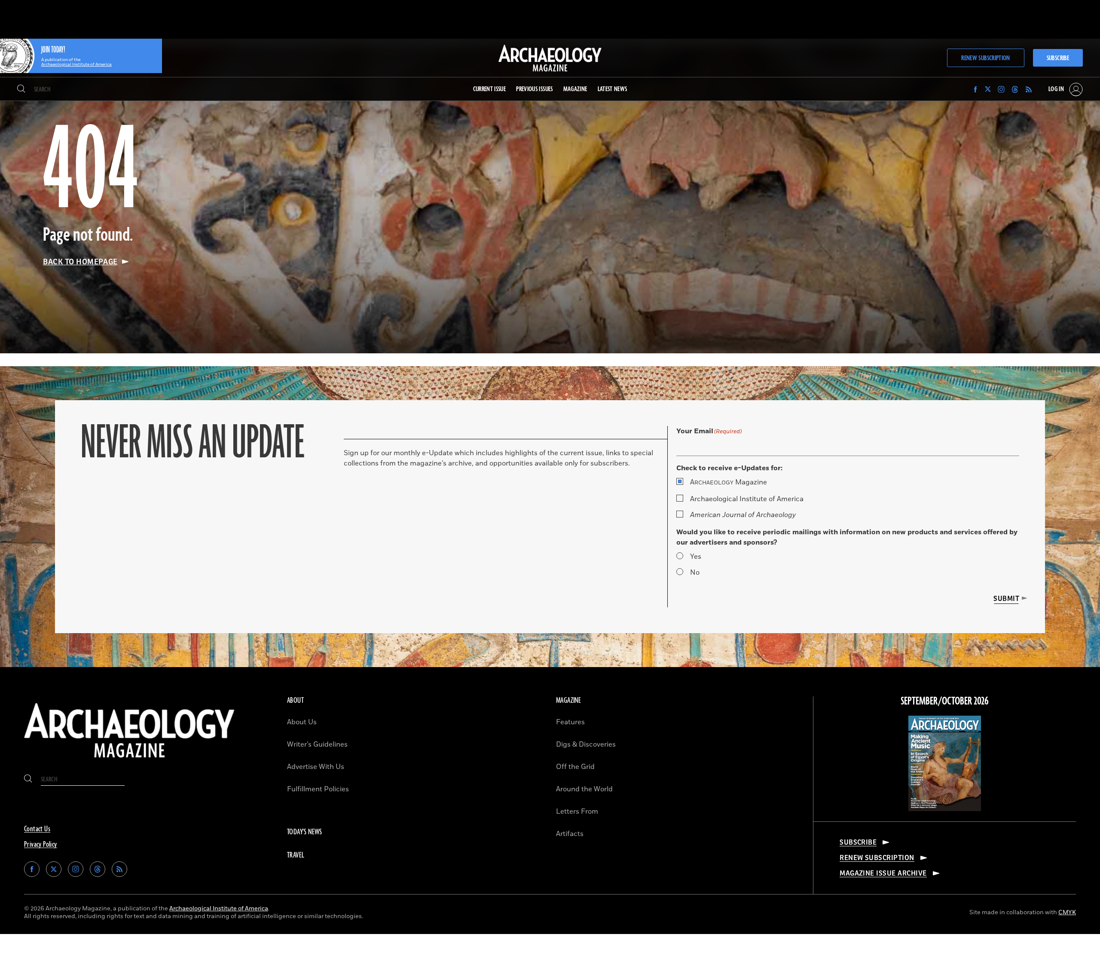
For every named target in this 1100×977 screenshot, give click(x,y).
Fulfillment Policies (318, 789)
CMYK (1067, 912)
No (695, 572)
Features (570, 722)
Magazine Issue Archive (883, 873)
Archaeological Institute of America (747, 499)
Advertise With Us (315, 767)
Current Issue (489, 89)
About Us (302, 722)
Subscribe (1058, 58)
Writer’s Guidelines (317, 744)
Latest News (612, 89)
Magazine (728, 482)
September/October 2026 (945, 701)
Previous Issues (534, 89)
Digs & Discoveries (586, 744)
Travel (295, 855)
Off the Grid (575, 767)
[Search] (21, 89)
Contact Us (37, 829)
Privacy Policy (40, 844)
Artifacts (570, 834)
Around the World (584, 789)
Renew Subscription (985, 58)
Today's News (304, 832)
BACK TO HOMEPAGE (80, 261)
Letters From (577, 811)
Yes (695, 556)
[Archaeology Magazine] (129, 761)
